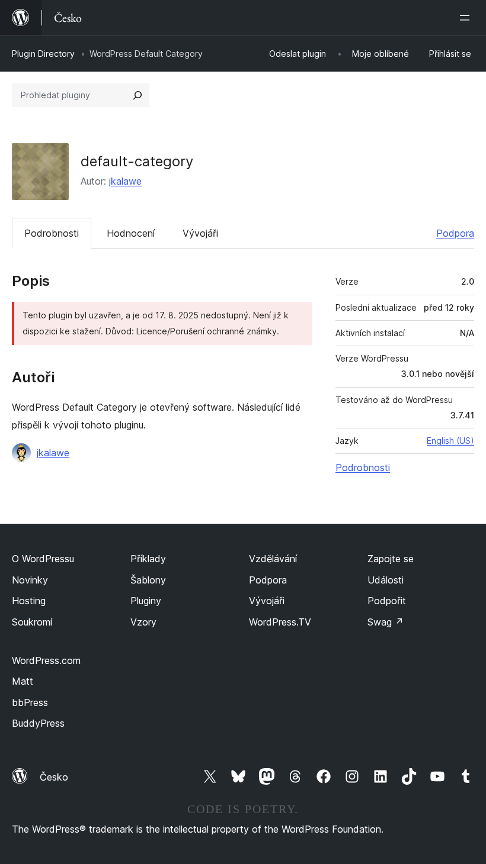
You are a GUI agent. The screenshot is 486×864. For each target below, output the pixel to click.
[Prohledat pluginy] (137, 95)
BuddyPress (38, 723)
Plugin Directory (43, 54)
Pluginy (145, 601)
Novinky (30, 580)
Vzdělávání (273, 559)
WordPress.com (46, 660)
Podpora (455, 233)
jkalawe (125, 181)
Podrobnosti (51, 233)
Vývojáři (200, 233)
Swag (385, 622)
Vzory (143, 622)
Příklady (148, 559)
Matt (22, 681)
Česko (54, 777)
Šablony (148, 580)
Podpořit (386, 601)
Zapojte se (390, 559)
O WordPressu (43, 559)
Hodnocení (131, 233)
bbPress (30, 702)
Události (385, 580)
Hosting (29, 601)
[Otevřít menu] (467, 18)
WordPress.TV (280, 622)
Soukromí (32, 622)
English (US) (450, 441)
